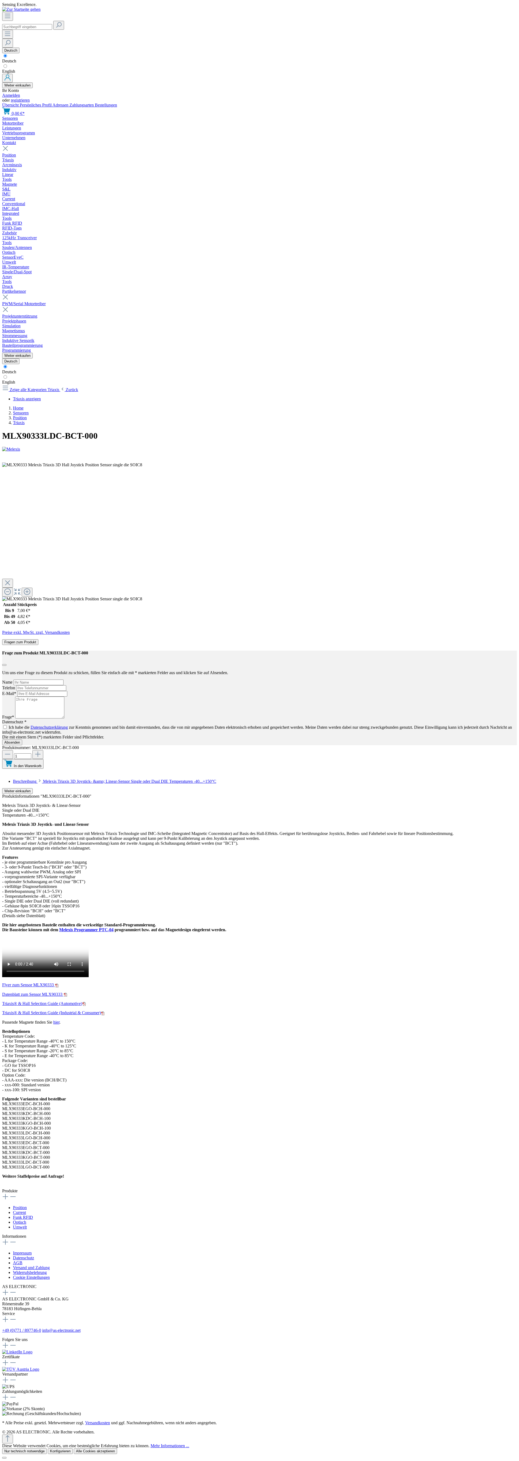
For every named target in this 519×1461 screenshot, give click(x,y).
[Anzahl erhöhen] (37, 754)
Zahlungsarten (82, 105)
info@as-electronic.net (61, 1330)
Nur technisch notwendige (24, 1451)
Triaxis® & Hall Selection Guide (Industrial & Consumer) (51, 1012)
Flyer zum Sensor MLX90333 (28, 985)
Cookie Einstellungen (31, 1277)
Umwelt (20, 1227)
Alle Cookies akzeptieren (95, 1451)
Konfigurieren (60, 1451)
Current (19, 1212)
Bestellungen (106, 105)
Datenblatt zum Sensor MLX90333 (33, 994)
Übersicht (11, 105)
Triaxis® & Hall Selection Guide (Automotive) (42, 1003)
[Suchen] (58, 25)
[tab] (114, 781)
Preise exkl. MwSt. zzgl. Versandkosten (36, 632)
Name (8, 682)
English (8, 71)
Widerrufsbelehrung (30, 1272)
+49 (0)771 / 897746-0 (21, 1330)
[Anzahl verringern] (7, 754)
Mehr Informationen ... (170, 1445)
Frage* (8, 717)
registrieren (20, 100)
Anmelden (11, 95)
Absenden (12, 742)
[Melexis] (259, 449)
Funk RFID (23, 1217)
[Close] (7, 583)
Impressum (22, 1253)
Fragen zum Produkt (20, 642)
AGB (17, 1262)
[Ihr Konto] (7, 78)
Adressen (60, 105)
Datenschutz (23, 1258)
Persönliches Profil (36, 105)
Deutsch (9, 61)
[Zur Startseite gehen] (21, 9)
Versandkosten (97, 1422)
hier (56, 1022)
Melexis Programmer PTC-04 (86, 929)
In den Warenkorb (27, 766)
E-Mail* (9, 693)
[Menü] (7, 16)
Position (20, 1207)
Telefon (9, 687)
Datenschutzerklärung (49, 727)
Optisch (19, 1222)
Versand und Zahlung (31, 1267)
